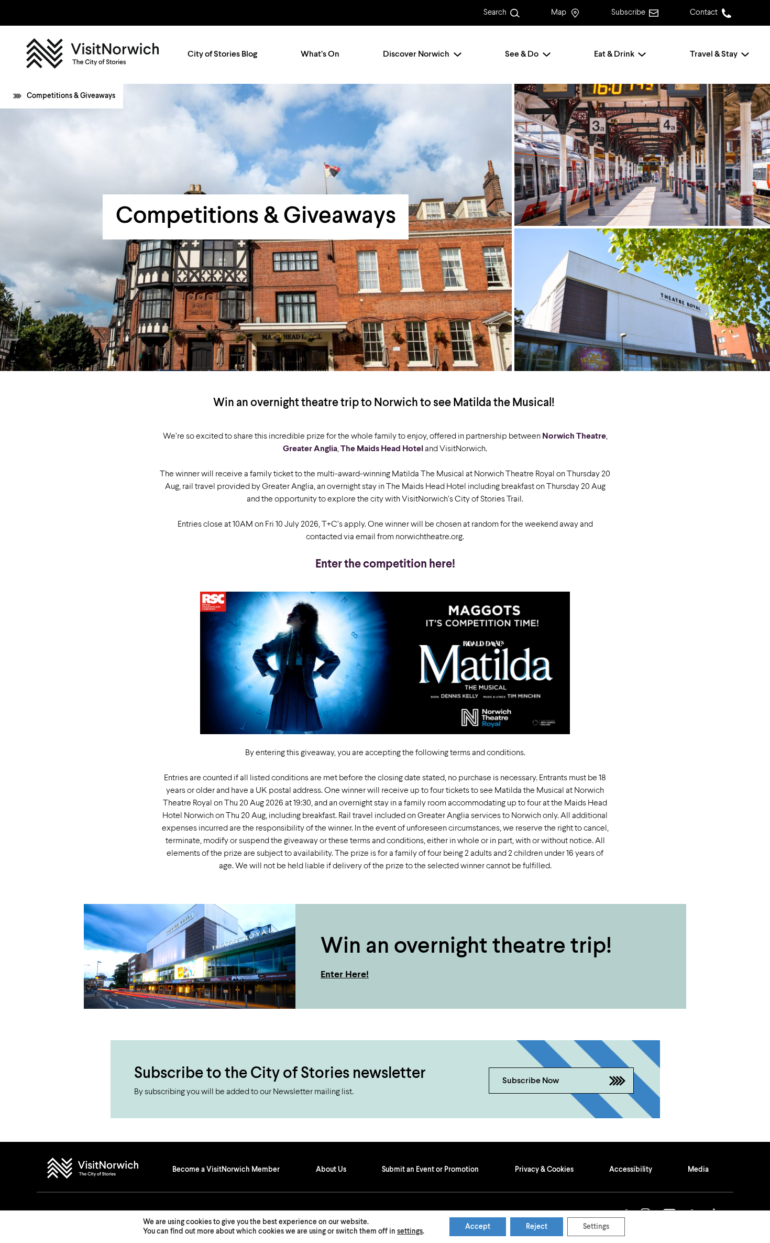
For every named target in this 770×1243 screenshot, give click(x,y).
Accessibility (630, 1169)
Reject (536, 1226)
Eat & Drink (614, 54)
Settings (596, 1226)
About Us (331, 1169)
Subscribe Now (530, 1081)
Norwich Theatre (574, 436)
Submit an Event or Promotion (430, 1169)
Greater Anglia (310, 449)
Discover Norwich (416, 54)
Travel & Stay (714, 54)
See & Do (521, 54)
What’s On (320, 54)
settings (410, 1231)
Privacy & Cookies (544, 1169)
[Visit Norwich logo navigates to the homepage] (103, 1169)
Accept (477, 1226)
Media (698, 1169)
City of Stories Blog (222, 54)
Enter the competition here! (385, 564)
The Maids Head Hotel (381, 449)
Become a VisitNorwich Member (226, 1169)
